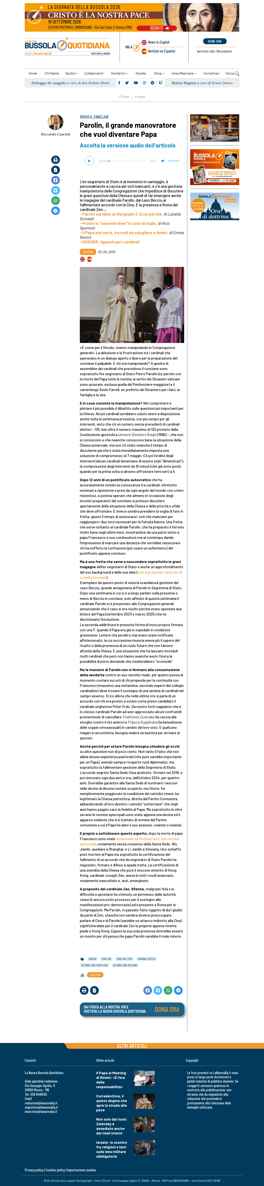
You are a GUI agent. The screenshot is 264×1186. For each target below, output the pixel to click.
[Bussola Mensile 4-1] (214, 128)
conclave (106, 959)
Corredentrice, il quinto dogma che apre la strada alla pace (111, 1103)
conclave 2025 (124, 959)
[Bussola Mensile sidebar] (214, 167)
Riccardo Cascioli (55, 134)
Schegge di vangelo (48, 83)
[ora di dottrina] (214, 206)
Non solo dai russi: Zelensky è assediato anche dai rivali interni (111, 1126)
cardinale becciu (146, 959)
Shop (158, 73)
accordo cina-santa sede (94, 965)
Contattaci (211, 73)
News (158, 42)
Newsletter (214, 51)
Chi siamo (52, 73)
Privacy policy (34, 1170)
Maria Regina (184, 83)
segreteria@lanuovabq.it (41, 1107)
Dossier (141, 73)
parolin (92, 959)
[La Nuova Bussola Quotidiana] (68, 47)
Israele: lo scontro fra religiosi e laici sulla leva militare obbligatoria (111, 1149)
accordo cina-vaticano (125, 965)
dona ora (215, 41)
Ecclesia (140, 96)
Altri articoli (132, 1045)
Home (33, 73)
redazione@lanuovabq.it (41, 1103)
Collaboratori (93, 73)
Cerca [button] (230, 73)
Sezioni (70, 73)
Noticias (161, 50)
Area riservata (182, 73)
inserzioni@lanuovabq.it (41, 1111)
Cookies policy (55, 1170)
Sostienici (118, 73)
